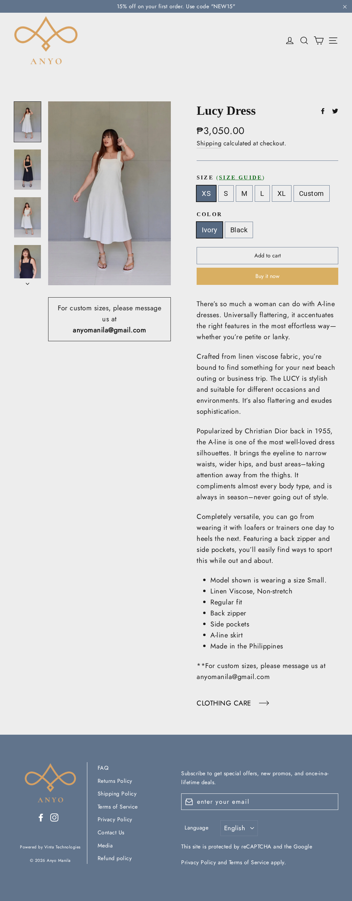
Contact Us (111, 832)
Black (239, 230)
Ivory (209, 230)
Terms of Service (118, 807)
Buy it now (267, 276)
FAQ (103, 768)
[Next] (27, 281)
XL (281, 193)
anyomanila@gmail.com (109, 330)
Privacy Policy (115, 819)
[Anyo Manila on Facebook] (41, 817)
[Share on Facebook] (323, 110)
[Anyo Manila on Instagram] (54, 817)
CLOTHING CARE (225, 703)
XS (206, 193)
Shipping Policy (117, 794)
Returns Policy (115, 781)
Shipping (209, 143)
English (234, 828)
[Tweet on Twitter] (335, 110)
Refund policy (115, 858)
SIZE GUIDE (240, 177)
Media (105, 845)
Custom (311, 193)
